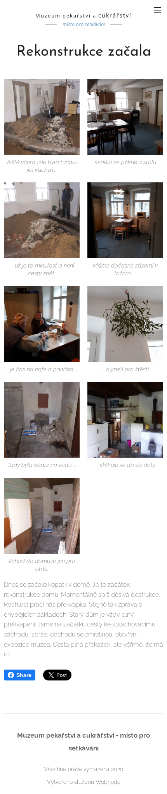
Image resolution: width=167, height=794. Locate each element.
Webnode (108, 782)
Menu (157, 9)
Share (23, 675)
